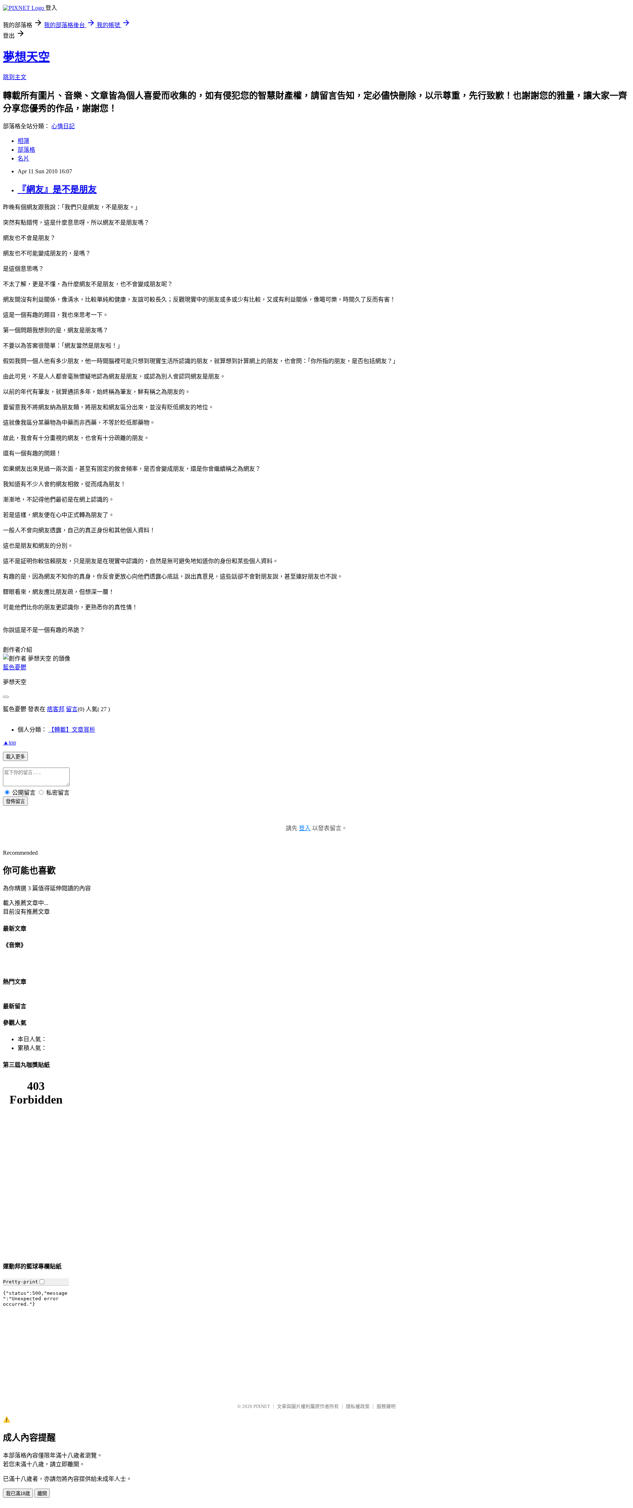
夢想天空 (26, 56)
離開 (42, 1493)
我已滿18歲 (18, 1493)
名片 (23, 158)
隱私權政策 (358, 1406)
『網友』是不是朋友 (57, 189)
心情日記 (63, 126)
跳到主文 (14, 77)
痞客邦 (55, 709)
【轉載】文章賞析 (71, 730)
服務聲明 (386, 1406)
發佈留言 (15, 801)
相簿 (23, 141)
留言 (72, 709)
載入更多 (15, 756)
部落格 (26, 150)
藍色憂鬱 (14, 667)
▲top (9, 742)
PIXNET (261, 1406)
